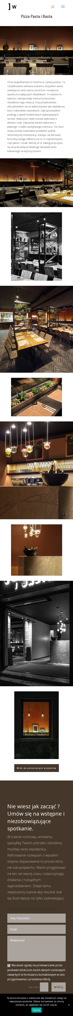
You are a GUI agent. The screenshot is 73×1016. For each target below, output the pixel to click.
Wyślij (58, 987)
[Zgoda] (68, 1005)
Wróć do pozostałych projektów (36, 768)
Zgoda (36, 1010)
